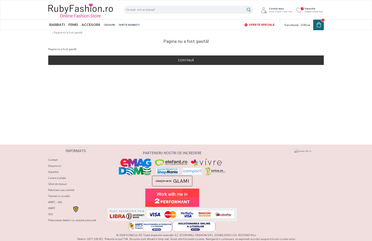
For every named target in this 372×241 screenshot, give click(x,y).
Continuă (186, 60)
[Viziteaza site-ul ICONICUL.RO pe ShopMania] (167, 171)
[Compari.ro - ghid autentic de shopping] (262, 157)
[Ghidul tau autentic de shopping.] (192, 171)
